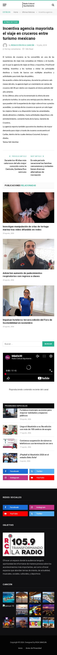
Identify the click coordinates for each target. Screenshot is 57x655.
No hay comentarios (13, 49)
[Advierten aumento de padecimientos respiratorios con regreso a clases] (28, 254)
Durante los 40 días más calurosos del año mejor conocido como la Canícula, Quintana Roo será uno (15, 166)
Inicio (20, 648)
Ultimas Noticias (11, 22)
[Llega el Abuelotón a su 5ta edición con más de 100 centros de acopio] (10, 429)
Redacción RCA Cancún (22, 45)
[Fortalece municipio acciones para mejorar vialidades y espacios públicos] (10, 413)
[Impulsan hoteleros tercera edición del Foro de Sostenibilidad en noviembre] (28, 300)
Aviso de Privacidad (34, 648)
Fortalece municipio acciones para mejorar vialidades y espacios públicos (35, 413)
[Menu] (4, 5)
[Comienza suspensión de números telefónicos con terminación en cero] (10, 444)
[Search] (52, 5)
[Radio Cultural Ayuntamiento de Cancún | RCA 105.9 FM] (28, 4)
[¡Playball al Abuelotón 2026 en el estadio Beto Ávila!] (10, 458)
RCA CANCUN (40, 642)
